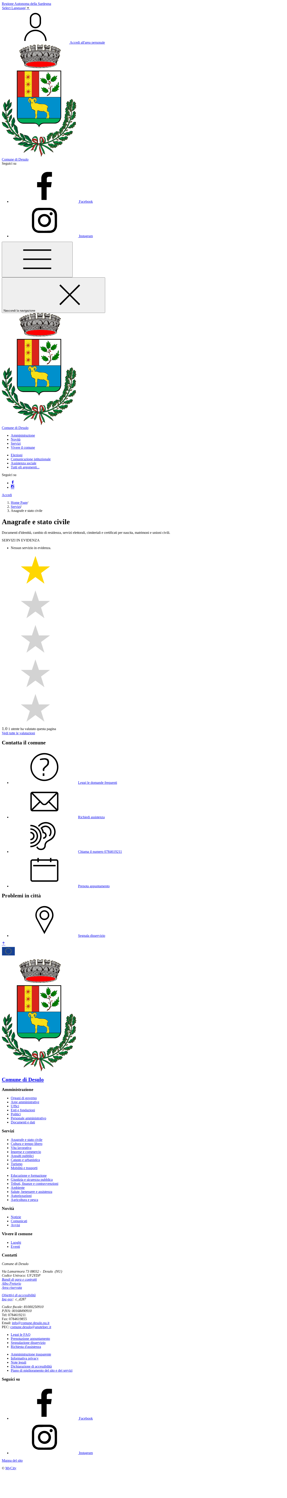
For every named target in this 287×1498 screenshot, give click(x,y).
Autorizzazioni (21, 1196)
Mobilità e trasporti (24, 1168)
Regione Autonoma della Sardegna (26, 4)
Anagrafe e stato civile (26, 1140)
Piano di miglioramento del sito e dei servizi (41, 1370)
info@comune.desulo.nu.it (30, 1323)
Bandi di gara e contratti (19, 1279)
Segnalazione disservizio (28, 1343)
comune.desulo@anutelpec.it (30, 1327)
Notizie (16, 1217)
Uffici (15, 1106)
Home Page (19, 502)
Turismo (16, 1164)
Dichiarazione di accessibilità (31, 1366)
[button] (23, 435)
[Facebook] (12, 483)
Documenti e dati (23, 1122)
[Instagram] (12, 487)
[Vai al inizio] (3, 944)
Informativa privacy (25, 1358)
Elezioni (16, 455)
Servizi (16, 507)
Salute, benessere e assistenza (31, 1192)
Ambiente (18, 1188)
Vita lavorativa (21, 1148)
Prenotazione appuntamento (30, 1339)
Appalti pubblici (22, 1156)
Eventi (15, 1246)
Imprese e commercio (26, 1152)
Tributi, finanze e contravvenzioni (34, 1183)
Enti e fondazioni (23, 1110)
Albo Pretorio (11, 1283)
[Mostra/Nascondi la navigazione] (37, 259)
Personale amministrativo (28, 1118)
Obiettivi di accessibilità (19, 1295)
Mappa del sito (12, 1460)
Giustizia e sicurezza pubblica (32, 1179)
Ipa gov (7, 1299)
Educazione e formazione (29, 1175)
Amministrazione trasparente (31, 1354)
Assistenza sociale (23, 463)
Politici (16, 1114)
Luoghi (16, 1242)
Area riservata (12, 1287)
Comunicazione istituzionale (31, 459)
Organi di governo (24, 1098)
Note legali (18, 1362)
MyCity (10, 1468)
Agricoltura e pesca (24, 1200)
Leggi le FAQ (20, 1334)
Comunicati (19, 1221)
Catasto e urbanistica (25, 1160)
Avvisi (15, 1225)
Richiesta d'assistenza (26, 1347)
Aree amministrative (25, 1102)
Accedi (7, 495)
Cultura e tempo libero (26, 1144)
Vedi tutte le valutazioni (18, 733)
